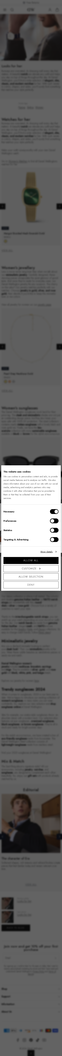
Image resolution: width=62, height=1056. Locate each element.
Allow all (30, 560)
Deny (31, 584)
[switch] (54, 520)
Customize (29, 568)
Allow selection (31, 576)
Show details (46, 551)
